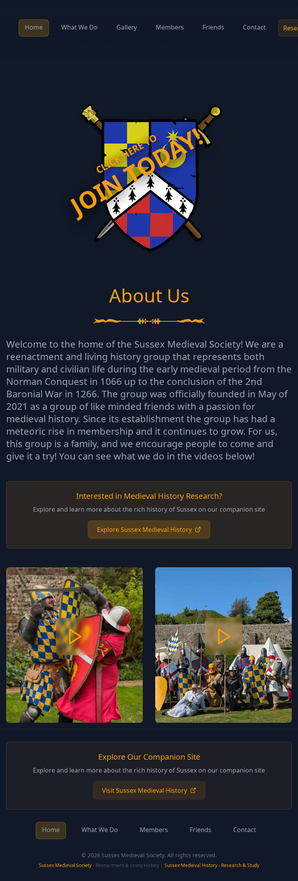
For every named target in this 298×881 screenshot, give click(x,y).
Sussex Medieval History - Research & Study (212, 865)
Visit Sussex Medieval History (144, 790)
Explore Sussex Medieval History (144, 529)
